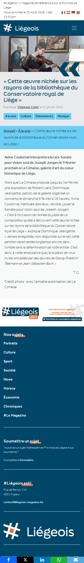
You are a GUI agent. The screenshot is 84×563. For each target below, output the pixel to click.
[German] (73, 12)
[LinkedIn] (42, 560)
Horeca (9, 388)
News (8, 379)
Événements (44, 116)
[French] (64, 12)
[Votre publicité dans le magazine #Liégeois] (42, 312)
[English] (78, 12)
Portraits (10, 343)
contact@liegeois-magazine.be (23, 502)
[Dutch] (69, 12)
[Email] (75, 560)
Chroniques (13, 406)
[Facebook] (8, 560)
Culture (26, 116)
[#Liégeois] (23, 28)
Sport (8, 361)
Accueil (9, 131)
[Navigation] (74, 28)
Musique (63, 116)
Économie (11, 397)
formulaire (26, 460)
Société (10, 370)
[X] (25, 560)
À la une (10, 116)
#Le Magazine (15, 415)
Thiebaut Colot (28, 107)
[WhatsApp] (58, 560)
